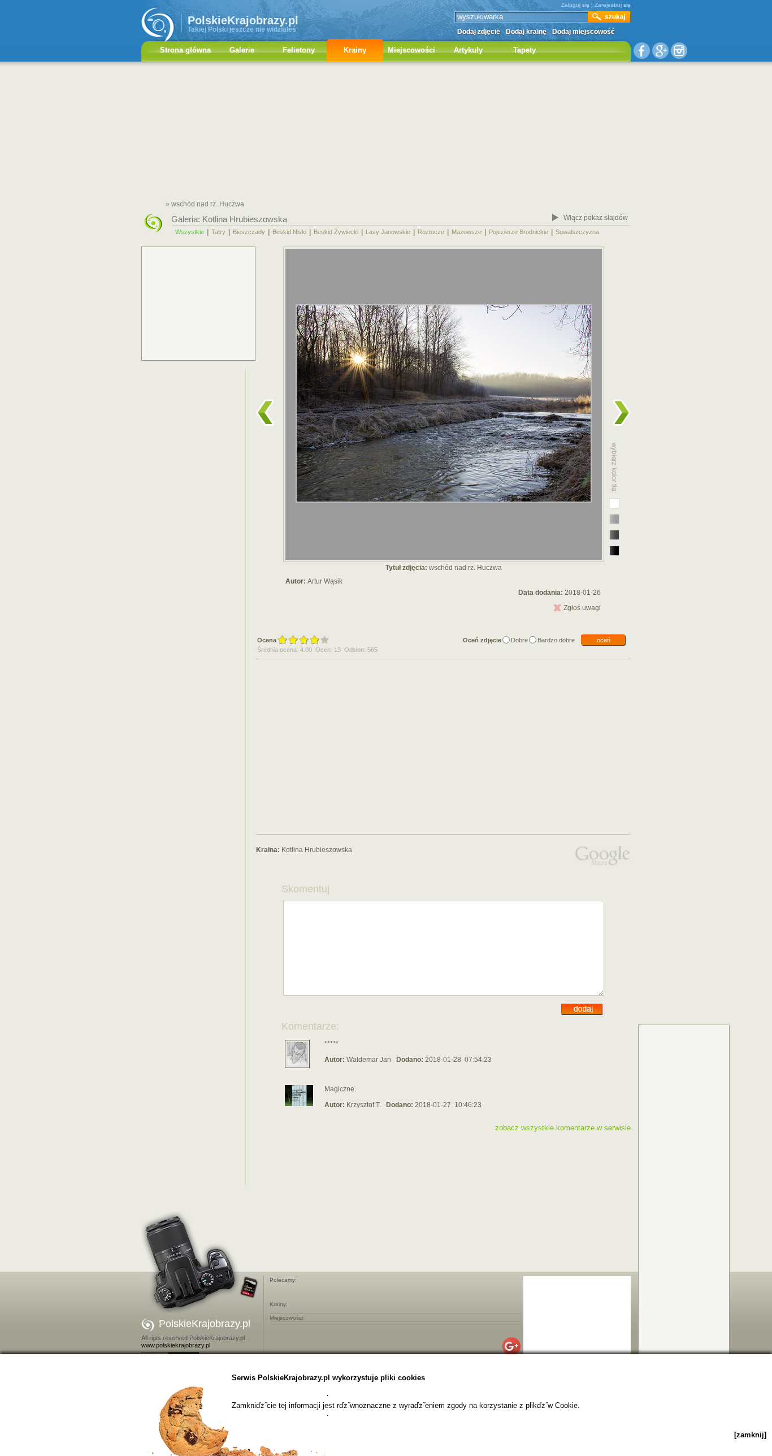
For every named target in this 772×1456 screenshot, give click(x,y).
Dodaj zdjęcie (478, 32)
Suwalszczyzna (577, 231)
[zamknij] (750, 1435)
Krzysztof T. (363, 1105)
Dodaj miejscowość (583, 32)
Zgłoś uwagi (582, 608)
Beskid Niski (289, 231)
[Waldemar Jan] (297, 1066)
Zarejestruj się (613, 5)
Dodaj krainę (526, 32)
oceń (603, 640)
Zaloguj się (575, 5)
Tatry (218, 231)
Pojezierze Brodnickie (518, 231)
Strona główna (185, 50)
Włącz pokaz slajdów (595, 218)
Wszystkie (189, 231)
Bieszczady (249, 231)
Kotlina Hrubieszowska (244, 219)
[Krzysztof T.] (299, 1104)
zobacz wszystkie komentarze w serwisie (563, 1128)
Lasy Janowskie (388, 231)
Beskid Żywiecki (336, 231)
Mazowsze (467, 231)
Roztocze (431, 231)
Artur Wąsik (324, 581)
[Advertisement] (386, 132)
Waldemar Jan (368, 1060)
